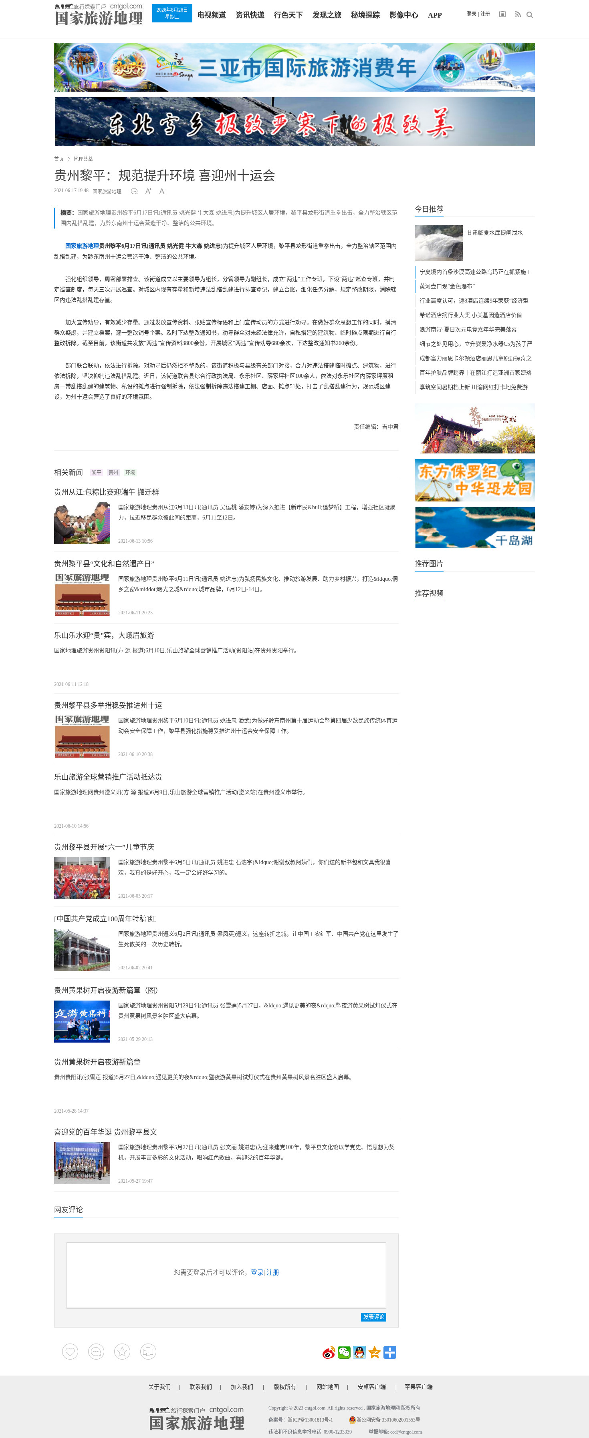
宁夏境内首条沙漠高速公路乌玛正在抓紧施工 (476, 272)
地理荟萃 (83, 159)
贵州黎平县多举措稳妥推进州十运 (108, 706)
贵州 (113, 472)
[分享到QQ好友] (359, 1352)
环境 (130, 472)
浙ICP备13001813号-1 (310, 1420)
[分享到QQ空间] (374, 1352)
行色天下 (288, 15)
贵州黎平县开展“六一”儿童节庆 (104, 847)
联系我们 (201, 1387)
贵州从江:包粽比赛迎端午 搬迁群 (106, 492)
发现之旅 (327, 15)
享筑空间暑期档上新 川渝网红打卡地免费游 (474, 387)
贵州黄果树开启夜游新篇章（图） (108, 991)
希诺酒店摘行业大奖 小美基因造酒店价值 (471, 315)
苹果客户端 (419, 1387)
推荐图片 (429, 564)
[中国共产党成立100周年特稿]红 (105, 919)
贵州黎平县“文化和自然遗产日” (104, 564)
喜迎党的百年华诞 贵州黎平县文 (105, 1132)
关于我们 (159, 1387)
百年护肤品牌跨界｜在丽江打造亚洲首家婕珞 (476, 373)
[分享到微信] (344, 1352)
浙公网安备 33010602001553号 (388, 1420)
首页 (59, 159)
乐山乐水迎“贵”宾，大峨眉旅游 (104, 636)
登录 (471, 14)
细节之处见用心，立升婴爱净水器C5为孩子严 (476, 344)
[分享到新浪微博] (329, 1352)
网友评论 (68, 1210)
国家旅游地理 (107, 192)
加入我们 (242, 1387)
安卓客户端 (372, 1387)
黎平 (96, 472)
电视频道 (211, 15)
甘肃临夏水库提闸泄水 (495, 233)
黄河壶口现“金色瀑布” (447, 286)
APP (435, 15)
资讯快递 (250, 15)
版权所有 (285, 1387)
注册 (485, 14)
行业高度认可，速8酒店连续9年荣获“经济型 (474, 301)
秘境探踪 (365, 15)
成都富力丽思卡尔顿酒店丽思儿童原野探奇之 (476, 358)
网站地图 (328, 1387)
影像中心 (403, 15)
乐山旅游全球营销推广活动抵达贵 (108, 777)
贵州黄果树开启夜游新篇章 (97, 1062)
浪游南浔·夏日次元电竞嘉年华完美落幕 (468, 330)
